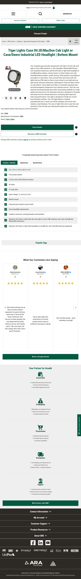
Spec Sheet (76, 41)
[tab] (9, 163)
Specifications (37, 163)
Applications (24, 163)
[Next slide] (76, 307)
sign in (25, 140)
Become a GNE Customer (37, 134)
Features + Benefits (9, 163)
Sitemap (57, 573)
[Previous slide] (5, 307)
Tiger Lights (10, 119)
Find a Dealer (37, 127)
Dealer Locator (61, 20)
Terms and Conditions (35, 573)
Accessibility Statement (48, 573)
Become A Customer (20, 20)
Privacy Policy (25, 573)
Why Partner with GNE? (40, 503)
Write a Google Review (40, 357)
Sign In (42, 2)
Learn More (48, 2)
